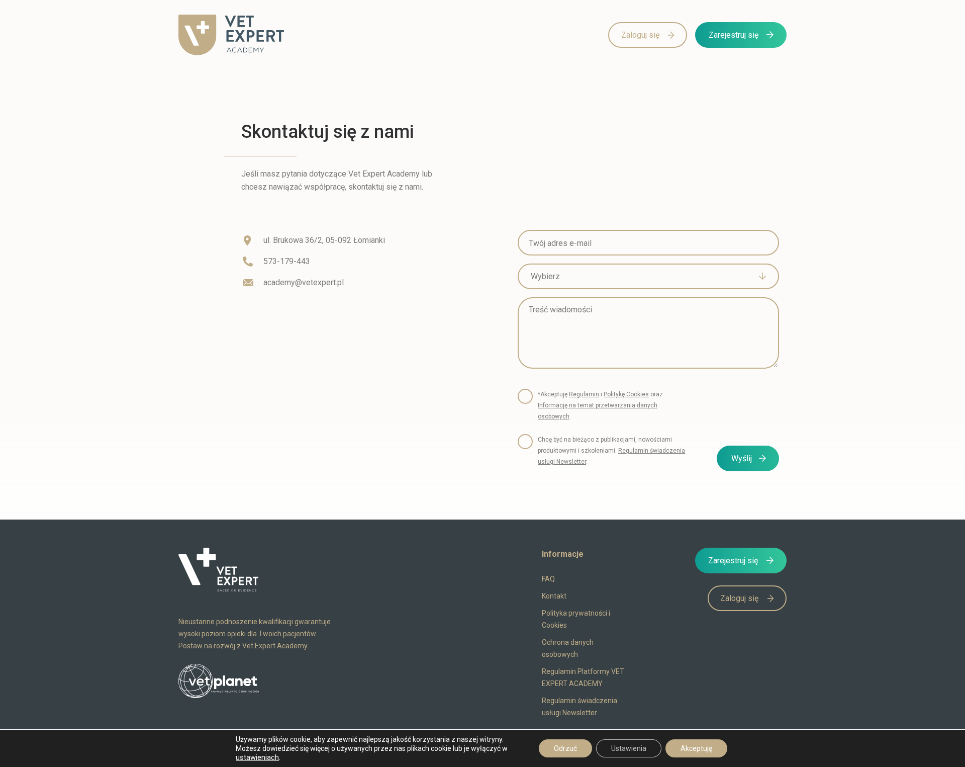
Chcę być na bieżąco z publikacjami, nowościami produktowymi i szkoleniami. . (611, 450)
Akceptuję (696, 748)
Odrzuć (565, 748)
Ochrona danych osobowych (568, 648)
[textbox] (641, 276)
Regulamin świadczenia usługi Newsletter (579, 707)
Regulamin (584, 394)
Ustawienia (628, 748)
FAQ (548, 579)
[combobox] (648, 276)
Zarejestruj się (733, 35)
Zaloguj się (640, 35)
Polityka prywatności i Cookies (576, 619)
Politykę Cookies (626, 394)
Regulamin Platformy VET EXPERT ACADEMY (583, 677)
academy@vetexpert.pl (303, 282)
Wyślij (741, 458)
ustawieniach (257, 757)
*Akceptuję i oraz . (600, 405)
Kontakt (554, 596)
